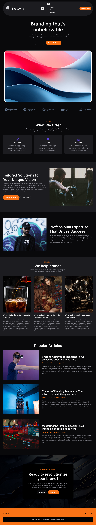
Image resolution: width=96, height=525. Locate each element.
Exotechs (6, 513)
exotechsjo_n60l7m (59, 363)
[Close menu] (48, 4)
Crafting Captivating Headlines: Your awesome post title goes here (63, 358)
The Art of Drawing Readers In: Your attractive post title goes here (63, 393)
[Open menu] (42, 8)
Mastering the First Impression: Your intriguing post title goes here (63, 427)
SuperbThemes (60, 519)
